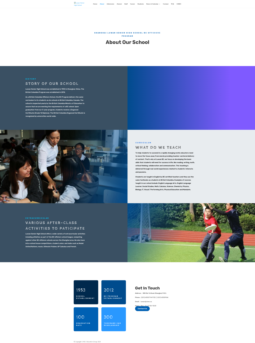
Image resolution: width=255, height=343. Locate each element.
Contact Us (142, 309)
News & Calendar (152, 4)
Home (95, 4)
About (102, 4)
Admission (110, 4)
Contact (165, 4)
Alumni (119, 4)
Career (132, 4)
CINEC (179, 4)
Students (140, 4)
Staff (126, 4)
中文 (172, 4)
